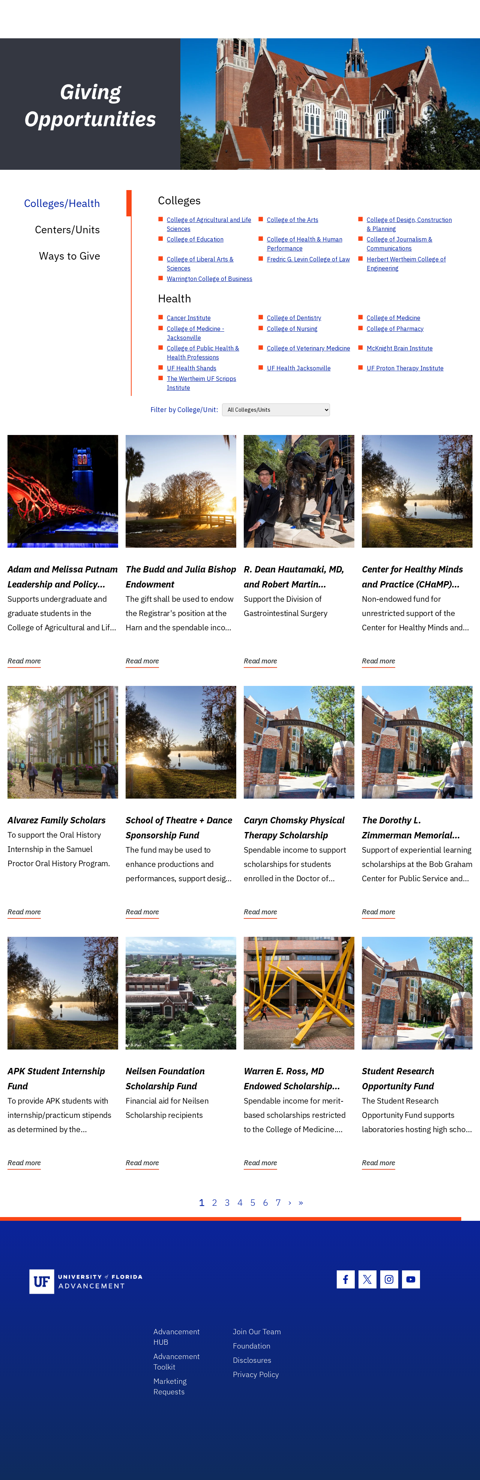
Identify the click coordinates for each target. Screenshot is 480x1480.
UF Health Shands (191, 368)
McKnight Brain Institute (400, 348)
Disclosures (252, 1360)
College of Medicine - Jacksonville (195, 333)
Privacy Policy (256, 1374)
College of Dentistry (294, 318)
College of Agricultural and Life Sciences (209, 224)
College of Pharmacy (395, 328)
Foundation (251, 1346)
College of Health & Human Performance (304, 244)
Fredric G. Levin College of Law (308, 259)
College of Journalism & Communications (399, 244)
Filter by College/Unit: (184, 409)
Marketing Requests (170, 1386)
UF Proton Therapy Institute (405, 368)
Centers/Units (67, 229)
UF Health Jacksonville (299, 368)
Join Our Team (257, 1331)
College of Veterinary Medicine (308, 348)
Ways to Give (69, 256)
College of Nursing (292, 328)
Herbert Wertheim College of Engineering (406, 263)
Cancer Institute (189, 318)
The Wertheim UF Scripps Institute (201, 383)
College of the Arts (292, 220)
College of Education (195, 239)
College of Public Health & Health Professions (203, 352)
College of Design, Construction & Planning (409, 224)
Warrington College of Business (209, 278)
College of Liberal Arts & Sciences (200, 263)
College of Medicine (393, 318)
